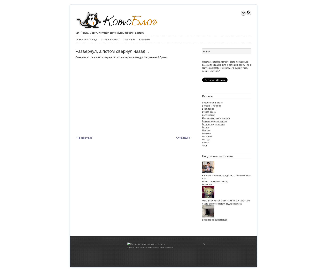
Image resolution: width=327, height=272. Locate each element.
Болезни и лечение (211, 105)
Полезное (207, 136)
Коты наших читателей (213, 124)
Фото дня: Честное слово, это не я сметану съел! (226, 200)
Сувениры (129, 39)
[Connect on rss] (249, 14)
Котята (205, 127)
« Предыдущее (83, 137)
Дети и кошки (208, 114)
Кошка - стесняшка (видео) (215, 181)
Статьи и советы (110, 39)
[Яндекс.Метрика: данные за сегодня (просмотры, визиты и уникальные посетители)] (151, 246)
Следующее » (184, 137)
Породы (206, 139)
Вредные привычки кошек (214, 219)
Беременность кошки (212, 102)
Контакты (144, 39)
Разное (205, 142)
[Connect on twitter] (243, 14)
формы (241, 64)
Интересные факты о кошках (216, 117)
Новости (206, 130)
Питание (206, 133)
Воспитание (208, 108)
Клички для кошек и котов (214, 120)
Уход (204, 145)
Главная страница (87, 39)
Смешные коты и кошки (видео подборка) (222, 203)
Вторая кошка (209, 111)
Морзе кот (207, 184)
